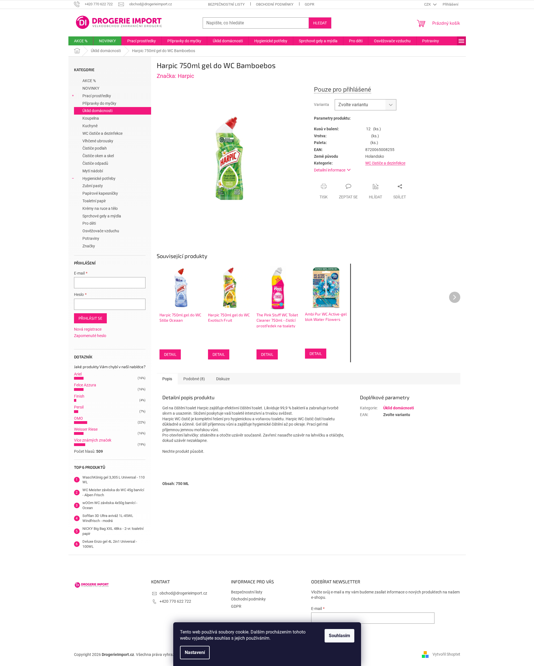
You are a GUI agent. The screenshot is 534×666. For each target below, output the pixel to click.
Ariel (78, 374)
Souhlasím (339, 635)
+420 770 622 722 (175, 601)
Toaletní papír (94, 201)
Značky (88, 246)
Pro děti (89, 223)
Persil (79, 407)
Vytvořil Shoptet (446, 654)
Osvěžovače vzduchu (100, 231)
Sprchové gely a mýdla (101, 216)
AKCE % (89, 80)
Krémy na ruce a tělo (100, 208)
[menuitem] (80, 40)
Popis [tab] (167, 379)
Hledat (320, 22)
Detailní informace (329, 170)
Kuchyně (90, 126)
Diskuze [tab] (223, 379)
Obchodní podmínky (274, 4)
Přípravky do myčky (99, 103)
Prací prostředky (96, 96)
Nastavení (195, 652)
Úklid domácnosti (97, 110)
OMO (78, 418)
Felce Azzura (85, 385)
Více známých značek (92, 440)
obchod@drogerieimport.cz (183, 593)
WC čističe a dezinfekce (102, 133)
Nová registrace (87, 329)
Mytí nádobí (92, 171)
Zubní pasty (92, 186)
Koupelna (90, 118)
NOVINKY (90, 88)
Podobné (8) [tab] (194, 379)
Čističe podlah (94, 148)
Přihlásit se (90, 318)
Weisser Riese (86, 429)
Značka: (175, 76)
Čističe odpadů (95, 163)
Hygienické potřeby (98, 178)
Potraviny (90, 238)
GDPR (309, 4)
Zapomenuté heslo (90, 335)
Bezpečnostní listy (226, 4)
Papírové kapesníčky (100, 193)
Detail (170, 354)
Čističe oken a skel (98, 156)
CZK (428, 4)
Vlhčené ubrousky (97, 141)
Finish (79, 396)
